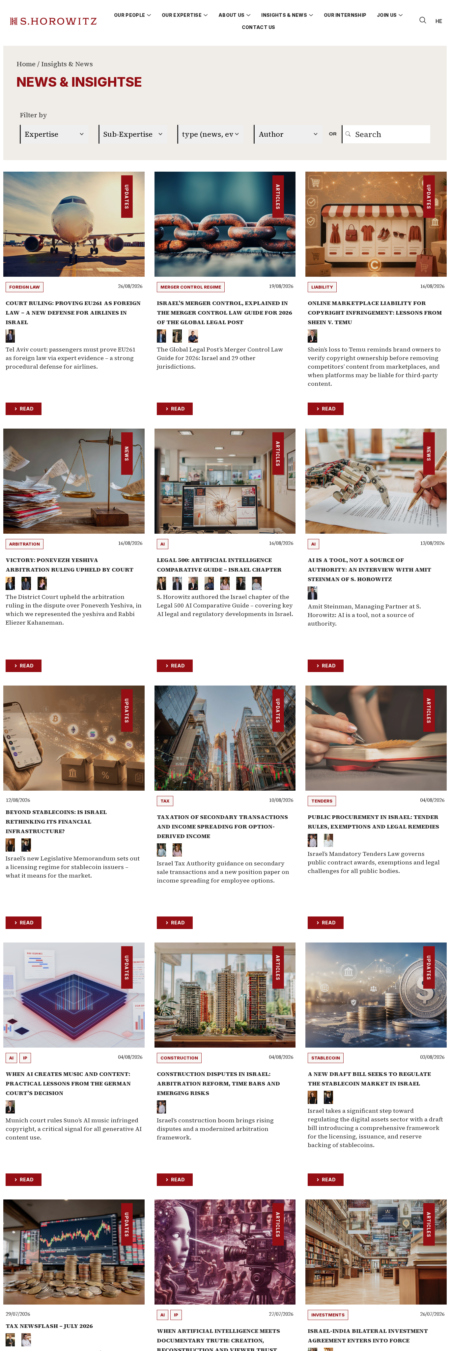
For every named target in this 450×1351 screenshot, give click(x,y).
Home (26, 64)
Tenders (321, 800)
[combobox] (386, 134)
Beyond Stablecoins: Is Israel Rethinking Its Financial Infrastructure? (56, 821)
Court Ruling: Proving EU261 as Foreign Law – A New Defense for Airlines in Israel (73, 312)
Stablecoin (325, 1057)
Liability (322, 287)
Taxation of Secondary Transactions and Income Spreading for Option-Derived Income (222, 826)
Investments (328, 1314)
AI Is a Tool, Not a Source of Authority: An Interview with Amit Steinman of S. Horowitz (369, 569)
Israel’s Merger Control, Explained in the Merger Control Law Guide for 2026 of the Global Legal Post (224, 312)
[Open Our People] (149, 15)
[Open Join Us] (400, 15)
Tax (165, 800)
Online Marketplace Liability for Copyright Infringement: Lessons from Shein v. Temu (375, 312)
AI (162, 544)
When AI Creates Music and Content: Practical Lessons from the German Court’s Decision (68, 1083)
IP (25, 1057)
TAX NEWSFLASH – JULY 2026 (49, 1326)
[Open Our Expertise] (205, 15)
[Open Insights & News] (311, 15)
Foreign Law (24, 287)
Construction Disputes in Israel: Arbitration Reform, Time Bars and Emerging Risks (218, 1083)
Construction (179, 1057)
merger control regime (190, 287)
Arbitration (24, 544)
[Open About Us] (248, 15)
